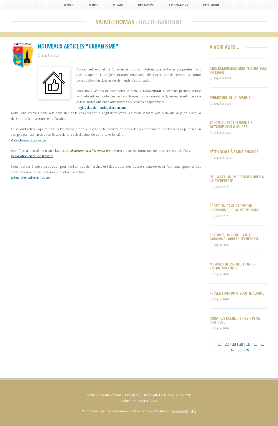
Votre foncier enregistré (28, 140)
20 (226, 344)
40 (241, 344)
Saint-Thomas (115, 22)
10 (219, 344)
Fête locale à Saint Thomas (234, 151)
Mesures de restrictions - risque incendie (232, 266)
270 (246, 349)
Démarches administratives (30, 177)
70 (262, 344)
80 (232, 349)
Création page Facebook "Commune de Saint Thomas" (235, 207)
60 (255, 344)
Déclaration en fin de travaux (32, 156)
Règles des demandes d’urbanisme (101, 107)
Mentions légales (184, 411)
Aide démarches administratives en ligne (238, 70)
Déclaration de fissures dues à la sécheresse (237, 178)
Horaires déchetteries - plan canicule (235, 320)
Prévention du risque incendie (237, 293)
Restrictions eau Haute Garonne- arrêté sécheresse (234, 236)
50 (248, 344)
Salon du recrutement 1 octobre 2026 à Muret (231, 124)
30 (234, 344)
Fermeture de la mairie (230, 97)
